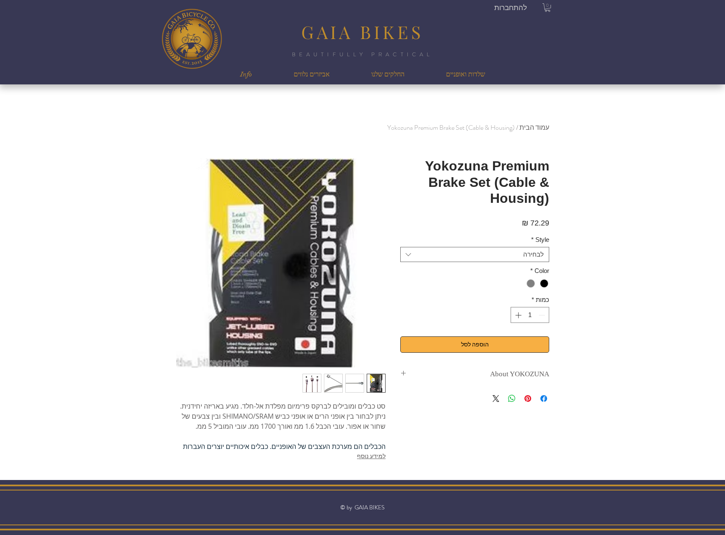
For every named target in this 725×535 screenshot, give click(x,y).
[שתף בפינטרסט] (528, 398)
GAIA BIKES (362, 32)
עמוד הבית (534, 127)
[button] (547, 7)
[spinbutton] (530, 315)
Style (540, 239)
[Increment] (517, 315)
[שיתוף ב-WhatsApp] (512, 398)
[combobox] (474, 254)
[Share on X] (496, 398)
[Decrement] (542, 315)
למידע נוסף (371, 456)
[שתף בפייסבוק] (544, 398)
